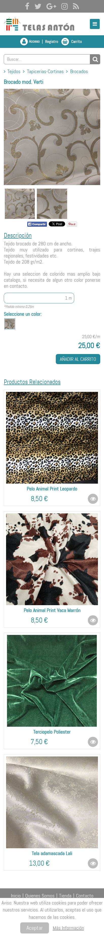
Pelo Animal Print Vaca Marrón (52, 610)
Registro (51, 41)
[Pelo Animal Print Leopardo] (52, 438)
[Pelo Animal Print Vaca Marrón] (52, 559)
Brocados (79, 71)
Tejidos (13, 71)
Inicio (16, 896)
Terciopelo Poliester (52, 732)
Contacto (84, 896)
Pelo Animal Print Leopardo (52, 488)
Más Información (68, 928)
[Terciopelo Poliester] (52, 681)
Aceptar (35, 927)
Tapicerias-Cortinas (45, 71)
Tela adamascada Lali (52, 853)
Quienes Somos (40, 896)
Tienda (65, 896)
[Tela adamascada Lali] (52, 802)
